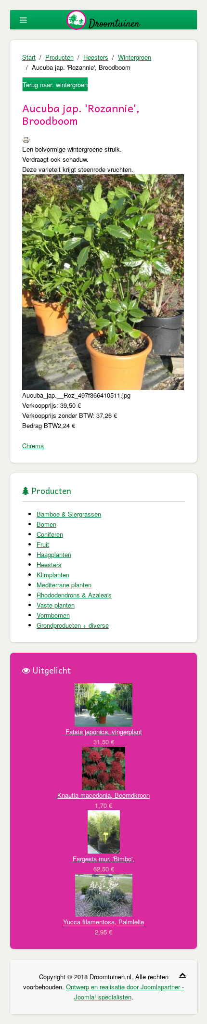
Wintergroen (134, 57)
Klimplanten (53, 574)
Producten (59, 57)
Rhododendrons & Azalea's (74, 594)
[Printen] (26, 138)
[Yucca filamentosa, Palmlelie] (103, 894)
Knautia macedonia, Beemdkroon (103, 795)
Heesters (95, 57)
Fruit (43, 544)
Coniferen (50, 534)
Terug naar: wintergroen (55, 84)
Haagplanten (54, 554)
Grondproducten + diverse (73, 625)
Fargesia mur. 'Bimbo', (103, 858)
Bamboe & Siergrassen (69, 513)
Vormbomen (53, 615)
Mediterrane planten (64, 584)
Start (29, 57)
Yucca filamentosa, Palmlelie (103, 921)
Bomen (46, 524)
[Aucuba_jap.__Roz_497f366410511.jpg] (103, 280)
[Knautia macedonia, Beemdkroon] (103, 767)
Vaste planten (56, 604)
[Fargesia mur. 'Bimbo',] (104, 830)
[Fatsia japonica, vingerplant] (103, 703)
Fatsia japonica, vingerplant (103, 731)
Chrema (33, 445)
